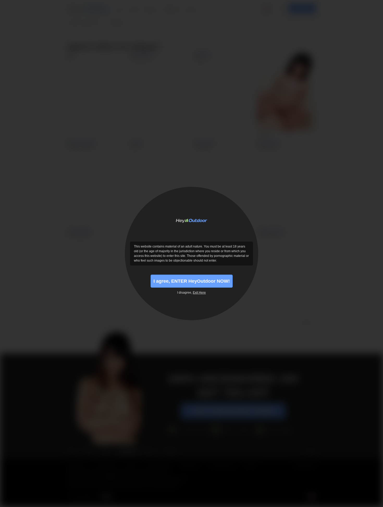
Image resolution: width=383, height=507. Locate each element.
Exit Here (199, 292)
